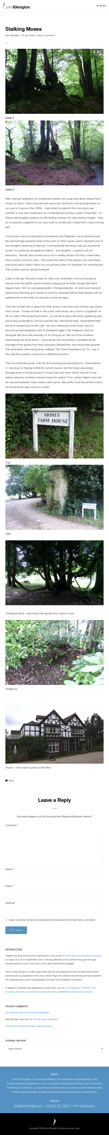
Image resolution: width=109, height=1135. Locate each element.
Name (9, 869)
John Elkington (12, 1012)
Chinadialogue (73, 987)
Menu (102, 5)
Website (10, 902)
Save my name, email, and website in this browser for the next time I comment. (52, 919)
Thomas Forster (13, 1026)
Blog (11, 780)
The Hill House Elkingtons (36, 1012)
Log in (77, 1128)
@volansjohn (87, 1105)
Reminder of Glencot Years (38, 1026)
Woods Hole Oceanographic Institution (82, 955)
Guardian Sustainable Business (41, 991)
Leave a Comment (45, 35)
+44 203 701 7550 (57, 1105)
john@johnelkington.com (28, 1105)
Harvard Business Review (80, 991)
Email (9, 886)
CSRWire (85, 987)
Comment (11, 825)
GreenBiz (20, 991)
